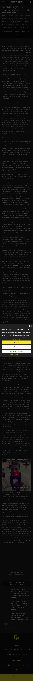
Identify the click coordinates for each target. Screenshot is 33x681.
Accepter (16, 342)
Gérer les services (16, 339)
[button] (30, 326)
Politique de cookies (14, 354)
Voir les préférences (16, 351)
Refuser (16, 347)
